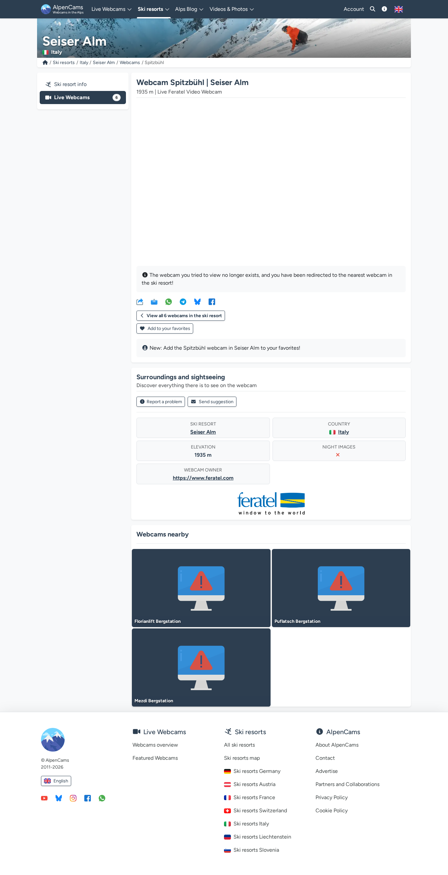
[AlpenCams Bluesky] (58, 798)
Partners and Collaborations (347, 784)
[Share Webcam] (139, 301)
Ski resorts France (254, 797)
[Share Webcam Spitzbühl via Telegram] (183, 301)
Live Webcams (86, 97)
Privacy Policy (332, 797)
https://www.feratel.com (203, 478)
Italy (84, 62)
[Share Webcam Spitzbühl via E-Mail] (154, 301)
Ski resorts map (242, 758)
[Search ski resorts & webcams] (372, 9)
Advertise (327, 771)
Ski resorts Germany (257, 771)
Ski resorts (64, 62)
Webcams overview (155, 745)
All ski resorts (239, 745)
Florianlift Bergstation (157, 621)
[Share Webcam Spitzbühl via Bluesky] (197, 301)
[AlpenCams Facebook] (87, 798)
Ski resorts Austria (254, 784)
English (60, 781)
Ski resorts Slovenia (256, 850)
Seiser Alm (104, 62)
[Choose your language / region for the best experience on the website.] (398, 9)
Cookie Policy (332, 810)
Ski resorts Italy (251, 823)
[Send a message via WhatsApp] (102, 798)
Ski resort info (70, 84)
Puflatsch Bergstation (297, 621)
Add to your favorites (168, 328)
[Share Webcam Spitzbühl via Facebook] (212, 301)
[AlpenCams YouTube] (44, 798)
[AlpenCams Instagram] (73, 798)
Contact (325, 758)
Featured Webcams (155, 758)
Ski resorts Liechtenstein (262, 837)
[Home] (45, 62)
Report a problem (164, 402)
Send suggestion (216, 402)
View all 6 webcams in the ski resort (184, 315)
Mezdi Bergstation (153, 701)
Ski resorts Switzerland (260, 810)
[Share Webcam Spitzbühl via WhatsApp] (168, 301)
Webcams (130, 62)
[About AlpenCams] (384, 9)
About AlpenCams (337, 745)
